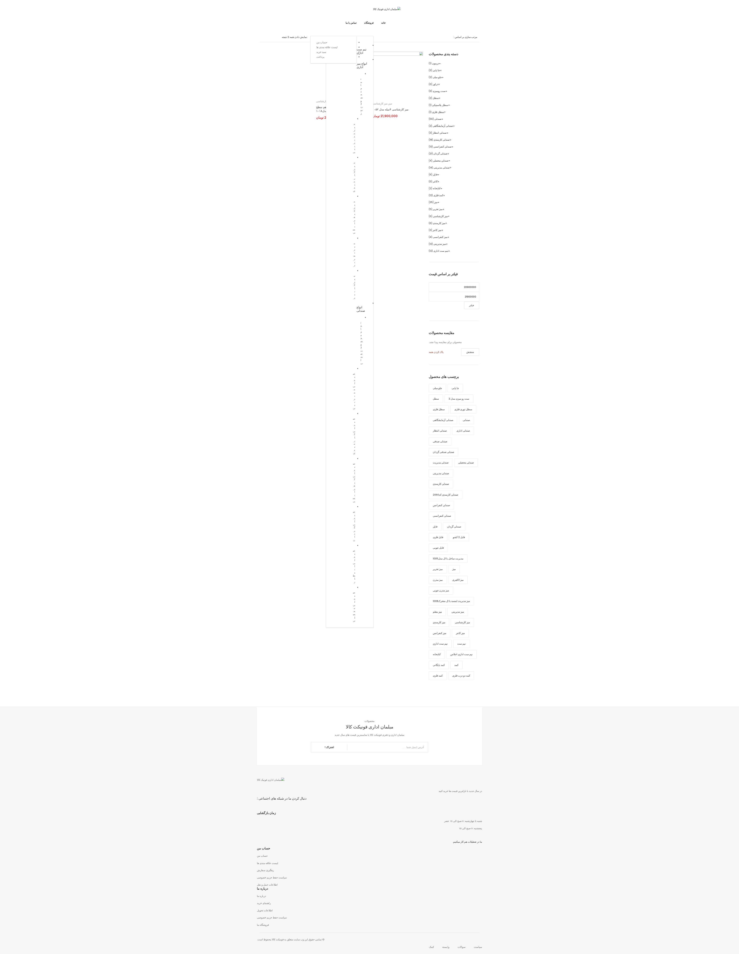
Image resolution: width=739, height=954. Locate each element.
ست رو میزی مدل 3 (459, 399)
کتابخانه (437, 188)
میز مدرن (438, 580)
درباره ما (261, 896)
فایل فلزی (438, 537)
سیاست (478, 947)
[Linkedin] (270, 10)
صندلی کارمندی (442, 140)
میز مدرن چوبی (441, 590)
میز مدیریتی (439, 244)
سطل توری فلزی (463, 409)
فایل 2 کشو (459, 537)
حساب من (262, 856)
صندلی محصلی (440, 160)
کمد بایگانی (439, 665)
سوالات (462, 947)
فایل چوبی (438, 548)
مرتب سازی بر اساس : (465, 37)
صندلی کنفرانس (441, 505)
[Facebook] (290, 10)
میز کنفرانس (439, 633)
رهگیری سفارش (265, 870)
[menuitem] (383, 23)
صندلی (437, 119)
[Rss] (263, 10)
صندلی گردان (440, 153)
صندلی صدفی (440, 441)
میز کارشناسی (379, 103)
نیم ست (461, 644)
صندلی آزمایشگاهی (443, 126)
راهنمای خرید (264, 903)
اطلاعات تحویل (265, 910)
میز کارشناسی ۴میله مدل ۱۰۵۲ (390, 109)
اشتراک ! (329, 747)
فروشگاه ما (263, 925)
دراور (435, 84)
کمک (431, 947)
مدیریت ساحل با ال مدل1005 (448, 558)
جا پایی (436, 70)
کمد (456, 665)
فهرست (264, 37)
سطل (436, 98)
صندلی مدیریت (441, 462)
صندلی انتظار (440, 133)
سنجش (470, 352)
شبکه (270, 37)
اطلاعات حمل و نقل (267, 885)
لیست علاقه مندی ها (267, 863)
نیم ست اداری (440, 251)
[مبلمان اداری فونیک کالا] (386, 9)
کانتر (435, 181)
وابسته (445, 947)
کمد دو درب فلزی (461, 675)
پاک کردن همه (436, 352)
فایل (435, 174)
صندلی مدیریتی (442, 167)
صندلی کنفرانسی (442, 146)
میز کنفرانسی (440, 237)
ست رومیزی (439, 91)
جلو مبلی (437, 77)
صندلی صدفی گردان (443, 452)
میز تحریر (438, 209)
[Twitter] (284, 10)
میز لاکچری (458, 580)
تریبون (435, 63)
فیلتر (471, 305)
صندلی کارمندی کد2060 (445, 495)
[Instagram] (277, 10)
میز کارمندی (439, 223)
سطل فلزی (438, 112)
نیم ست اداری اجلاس (461, 654)
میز (390, 103)
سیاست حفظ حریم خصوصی (272, 877)
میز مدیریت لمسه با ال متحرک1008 (451, 601)
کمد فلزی (438, 195)
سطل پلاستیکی (440, 105)
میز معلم (437, 612)
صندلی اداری (463, 430)
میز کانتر (437, 230)
